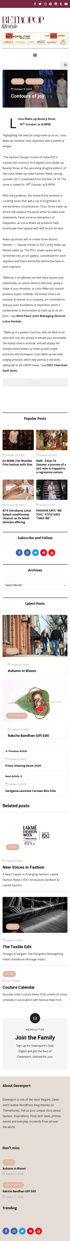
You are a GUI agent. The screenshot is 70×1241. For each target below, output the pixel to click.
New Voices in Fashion (23, 867)
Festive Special (16, 716)
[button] (35, 55)
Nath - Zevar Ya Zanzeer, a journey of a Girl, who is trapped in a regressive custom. (51, 466)
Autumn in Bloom (22, 671)
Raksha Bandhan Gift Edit (28, 736)
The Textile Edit (17, 946)
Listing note (34, 81)
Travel (12, 651)
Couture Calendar (19, 987)
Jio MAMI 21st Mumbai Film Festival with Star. (18, 462)
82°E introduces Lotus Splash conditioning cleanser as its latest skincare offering (17, 516)
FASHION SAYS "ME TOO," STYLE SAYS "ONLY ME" (49, 514)
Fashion (18, 81)
